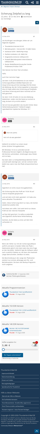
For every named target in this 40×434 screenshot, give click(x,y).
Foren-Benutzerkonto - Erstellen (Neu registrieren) (16, 403)
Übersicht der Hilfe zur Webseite (11, 396)
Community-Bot (11, 274)
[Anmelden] (32, 2)
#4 (34, 240)
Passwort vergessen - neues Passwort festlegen (15, 409)
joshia (5, 17)
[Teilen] (37, 22)
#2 (34, 127)
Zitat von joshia (12, 133)
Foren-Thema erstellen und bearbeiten (13, 406)
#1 (34, 36)
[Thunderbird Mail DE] (11, 3)
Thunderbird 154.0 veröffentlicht (20, 292)
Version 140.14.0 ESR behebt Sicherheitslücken (19, 329)
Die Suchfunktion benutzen (9, 399)
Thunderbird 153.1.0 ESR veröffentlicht (22, 310)
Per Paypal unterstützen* (12, 355)
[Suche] (27, 3)
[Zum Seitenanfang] (36, 431)
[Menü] (37, 3)
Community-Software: (12, 425)
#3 (34, 184)
